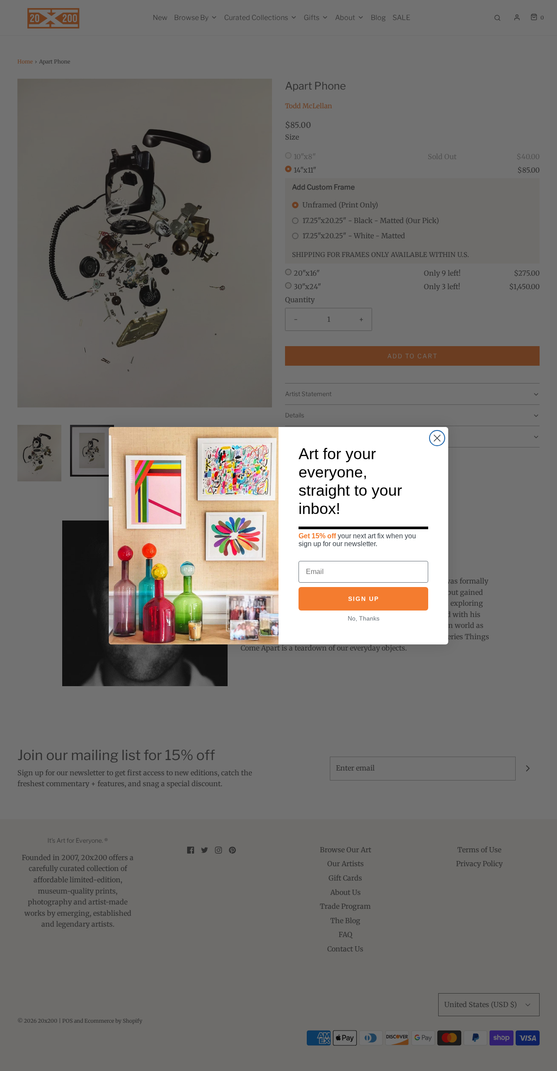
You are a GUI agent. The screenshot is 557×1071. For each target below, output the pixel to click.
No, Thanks (363, 618)
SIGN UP (363, 598)
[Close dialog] (437, 438)
